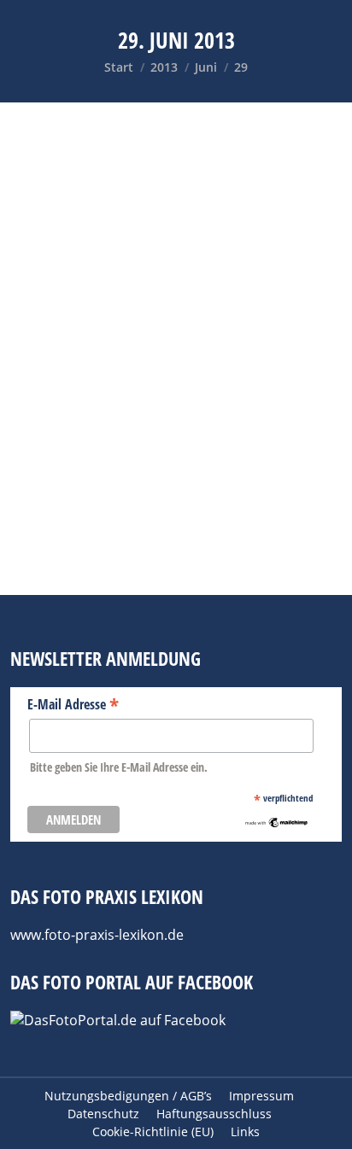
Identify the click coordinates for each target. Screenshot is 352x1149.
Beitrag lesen (83, 565)
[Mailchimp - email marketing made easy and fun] (276, 823)
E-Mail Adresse (73, 703)
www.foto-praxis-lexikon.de (97, 934)
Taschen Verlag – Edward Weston (161, 339)
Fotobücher (72, 366)
